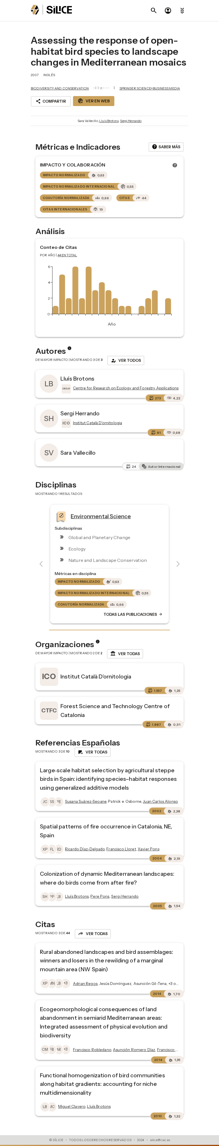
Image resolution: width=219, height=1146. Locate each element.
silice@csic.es (160, 1140)
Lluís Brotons (109, 121)
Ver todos (125, 360)
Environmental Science (101, 516)
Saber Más (166, 146)
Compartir (51, 101)
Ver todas (125, 653)
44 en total (67, 255)
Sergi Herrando (130, 121)
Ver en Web (94, 100)
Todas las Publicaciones (133, 614)
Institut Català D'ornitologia (95, 676)
